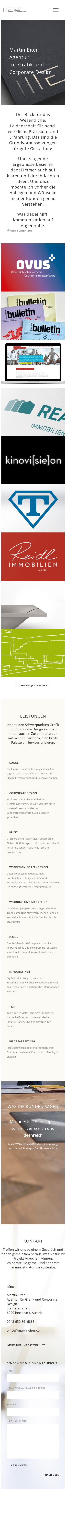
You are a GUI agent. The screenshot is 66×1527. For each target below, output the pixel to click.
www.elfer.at (51, 1148)
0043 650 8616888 (21, 1321)
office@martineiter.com (25, 1330)
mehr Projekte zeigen (33, 685)
